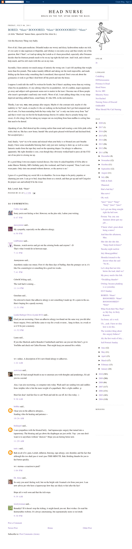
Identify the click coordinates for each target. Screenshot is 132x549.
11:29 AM (19, 441)
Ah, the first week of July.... (112, 338)
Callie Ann (18, 208)
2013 (101, 144)
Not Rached (101, 98)
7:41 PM (18, 272)
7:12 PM (18, 252)
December (105, 156)
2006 (101, 390)
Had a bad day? (107, 189)
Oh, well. (105, 197)
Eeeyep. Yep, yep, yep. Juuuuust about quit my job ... (111, 219)
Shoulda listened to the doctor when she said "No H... (110, 260)
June (103, 347)
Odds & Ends (106, 180)
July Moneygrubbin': (109, 253)
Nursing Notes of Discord (106, 102)
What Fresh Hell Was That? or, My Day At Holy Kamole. (112, 312)
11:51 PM (19, 307)
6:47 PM (18, 217)
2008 (101, 382)
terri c (16, 448)
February (105, 364)
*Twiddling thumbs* (109, 279)
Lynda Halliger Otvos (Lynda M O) (28, 314)
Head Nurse (66, 11)
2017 (101, 127)
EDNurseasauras (102, 79)
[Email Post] (33, 193)
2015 (101, 135)
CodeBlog (100, 76)
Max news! (105, 193)
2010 (101, 374)
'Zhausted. (105, 185)
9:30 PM (18, 515)
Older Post (87, 528)
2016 (101, 131)
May (103, 352)
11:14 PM (19, 288)
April (103, 356)
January (104, 368)
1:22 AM (18, 362)
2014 (101, 139)
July (103, 177)
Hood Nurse (101, 87)
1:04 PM (18, 470)
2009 (101, 378)
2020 (101, 123)
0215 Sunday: (106, 291)
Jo (96, 62)
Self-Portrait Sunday (109, 342)
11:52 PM (19, 330)
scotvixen (18, 370)
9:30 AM (18, 399)
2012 (101, 148)
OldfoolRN (100, 105)
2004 (101, 399)
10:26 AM (19, 418)
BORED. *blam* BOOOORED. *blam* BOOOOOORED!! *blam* (47, 30)
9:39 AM (18, 496)
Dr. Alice (18, 477)
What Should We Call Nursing (108, 109)
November (105, 160)
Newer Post (13, 528)
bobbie (16, 406)
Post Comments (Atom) (29, 534)
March (104, 360)
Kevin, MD (100, 91)
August (104, 172)
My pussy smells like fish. (112, 275)
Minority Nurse (102, 94)
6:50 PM (18, 233)
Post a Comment (15, 522)
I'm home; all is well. (110, 319)
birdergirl (18, 425)
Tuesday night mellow (110, 249)
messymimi (19, 225)
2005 (101, 395)
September (106, 168)
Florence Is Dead (103, 83)
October (105, 164)
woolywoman (19, 503)
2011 (101, 152)
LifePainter (18, 240)
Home (50, 528)
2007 (101, 386)
